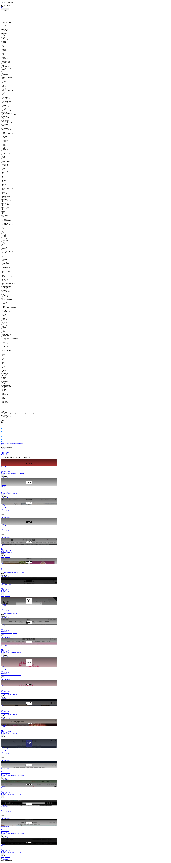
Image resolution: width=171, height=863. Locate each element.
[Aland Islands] (10, 410)
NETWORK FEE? (5, 454)
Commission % (4, 453)
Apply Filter (20, 443)
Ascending (3, 447)
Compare (4, 465)
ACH (18, 414)
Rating (2, 451)
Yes (1, 416)
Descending (8, 447)
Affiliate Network (4, 449)
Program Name (4, 448)
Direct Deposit (30, 414)
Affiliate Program (18, 457)
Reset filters (14, 443)
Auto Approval (4, 455)
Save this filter (4, 443)
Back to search (4, 859)
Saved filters (9, 443)
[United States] (10, 408)
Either (8, 416)
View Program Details (5, 477)
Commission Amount (5, 452)
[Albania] (10, 411)
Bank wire (7, 414)
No (5, 416)
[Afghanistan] (10, 409)
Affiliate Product (27, 457)
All (35, 414)
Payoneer (23, 414)
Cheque (13, 414)
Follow (2, 474)
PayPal (2, 414)
